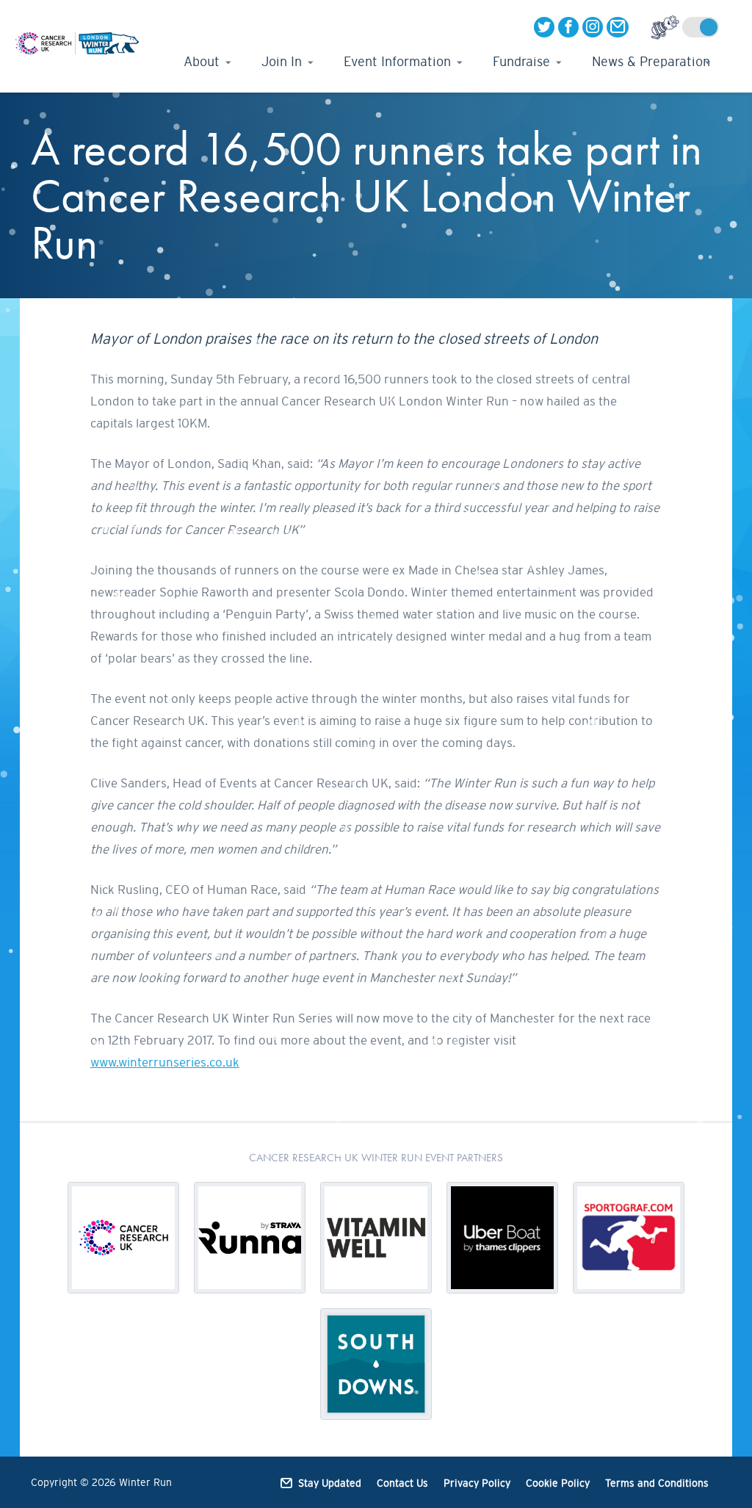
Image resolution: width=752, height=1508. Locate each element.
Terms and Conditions (657, 1483)
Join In (281, 61)
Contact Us (402, 1483)
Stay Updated (329, 1483)
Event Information (397, 61)
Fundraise (521, 61)
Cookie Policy (558, 1483)
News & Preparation (651, 61)
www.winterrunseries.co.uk (164, 1062)
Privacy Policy (477, 1483)
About (202, 61)
